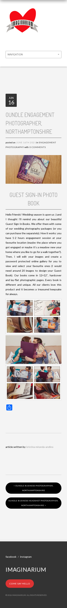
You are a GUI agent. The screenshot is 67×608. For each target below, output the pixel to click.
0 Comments (37, 147)
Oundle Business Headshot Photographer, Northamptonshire (33, 502)
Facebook (11, 556)
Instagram (26, 556)
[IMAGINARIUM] (22, 11)
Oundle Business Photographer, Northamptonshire (33, 488)
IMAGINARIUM (26, 569)
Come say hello (19, 583)
